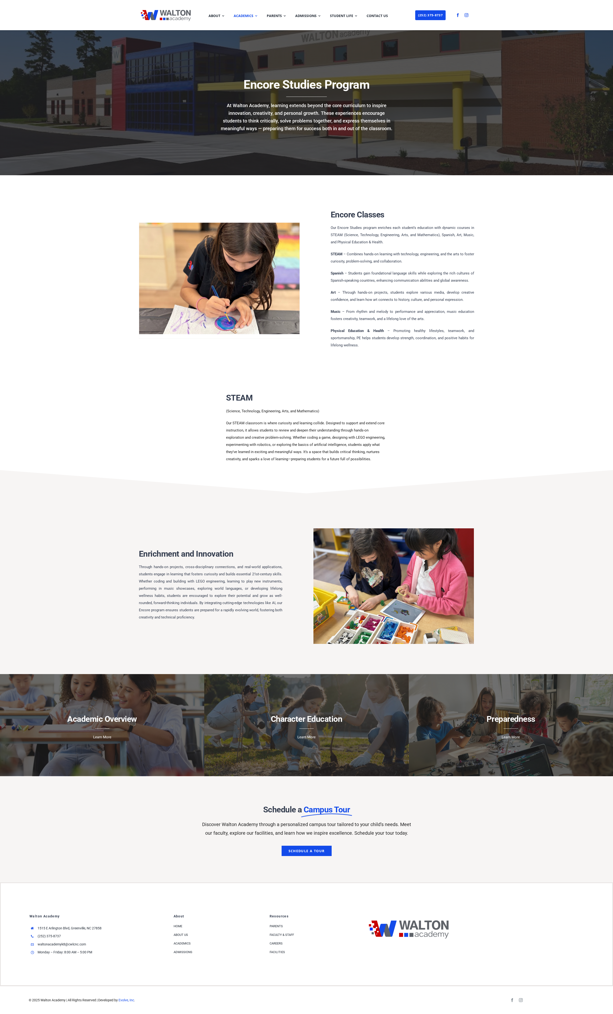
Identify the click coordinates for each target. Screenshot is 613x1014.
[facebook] (458, 15)
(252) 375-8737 (49, 936)
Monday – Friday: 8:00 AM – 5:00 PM (65, 952)
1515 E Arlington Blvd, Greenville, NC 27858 (70, 928)
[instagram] (466, 15)
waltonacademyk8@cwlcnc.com (62, 944)
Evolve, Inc (126, 1000)
